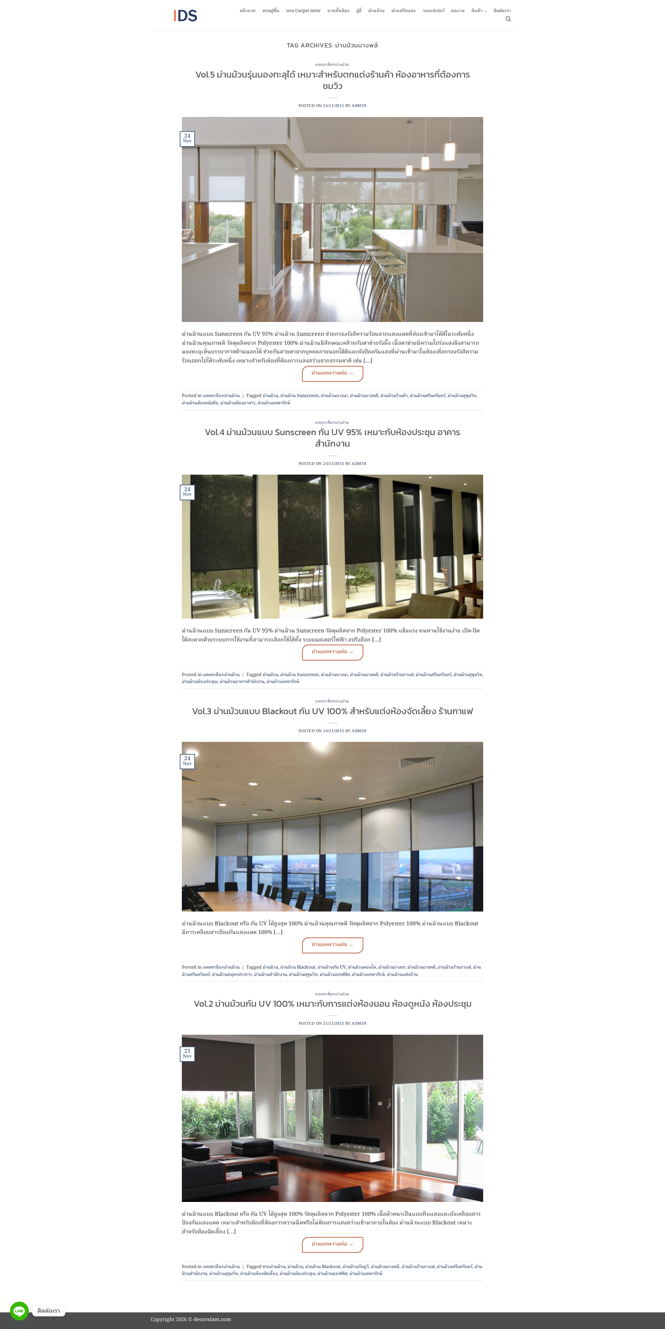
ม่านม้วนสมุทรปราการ (232, 974)
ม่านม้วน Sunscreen (299, 395)
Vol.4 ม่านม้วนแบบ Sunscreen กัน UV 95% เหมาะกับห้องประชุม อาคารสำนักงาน (332, 437)
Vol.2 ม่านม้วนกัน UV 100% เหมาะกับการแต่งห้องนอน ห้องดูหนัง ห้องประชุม (333, 1003)
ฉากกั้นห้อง (338, 11)
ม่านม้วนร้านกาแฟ (397, 675)
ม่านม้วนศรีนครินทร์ (427, 395)
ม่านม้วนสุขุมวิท (461, 395)
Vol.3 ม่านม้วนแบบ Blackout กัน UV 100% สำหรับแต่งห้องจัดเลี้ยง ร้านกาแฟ (332, 711)
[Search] (508, 19)
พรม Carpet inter (303, 11)
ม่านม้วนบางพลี (364, 395)
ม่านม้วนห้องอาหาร (237, 403)
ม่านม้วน (376, 11)
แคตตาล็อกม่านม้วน (332, 64)
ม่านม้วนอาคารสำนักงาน (242, 681)
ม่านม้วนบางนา (334, 395)
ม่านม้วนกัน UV (332, 967)
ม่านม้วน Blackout (298, 967)
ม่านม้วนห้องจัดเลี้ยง (258, 1273)
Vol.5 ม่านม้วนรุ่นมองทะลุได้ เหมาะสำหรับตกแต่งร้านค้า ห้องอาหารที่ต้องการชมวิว (332, 80)
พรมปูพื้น (271, 11)
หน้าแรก (248, 11)
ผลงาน (458, 11)
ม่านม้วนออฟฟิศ (335, 974)
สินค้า (476, 11)
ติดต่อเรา (502, 11)
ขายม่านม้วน (274, 1266)
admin (359, 106)
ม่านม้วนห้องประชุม (200, 681)
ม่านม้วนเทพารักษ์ (273, 403)
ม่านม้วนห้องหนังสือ (200, 403)
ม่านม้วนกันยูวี (356, 1266)
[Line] (19, 1311)
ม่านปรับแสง (403, 11)
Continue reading (332, 374)
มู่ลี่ (359, 11)
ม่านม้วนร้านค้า (394, 395)
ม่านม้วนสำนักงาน (270, 974)
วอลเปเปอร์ (433, 11)
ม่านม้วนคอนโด (362, 967)
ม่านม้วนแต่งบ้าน (402, 974)
